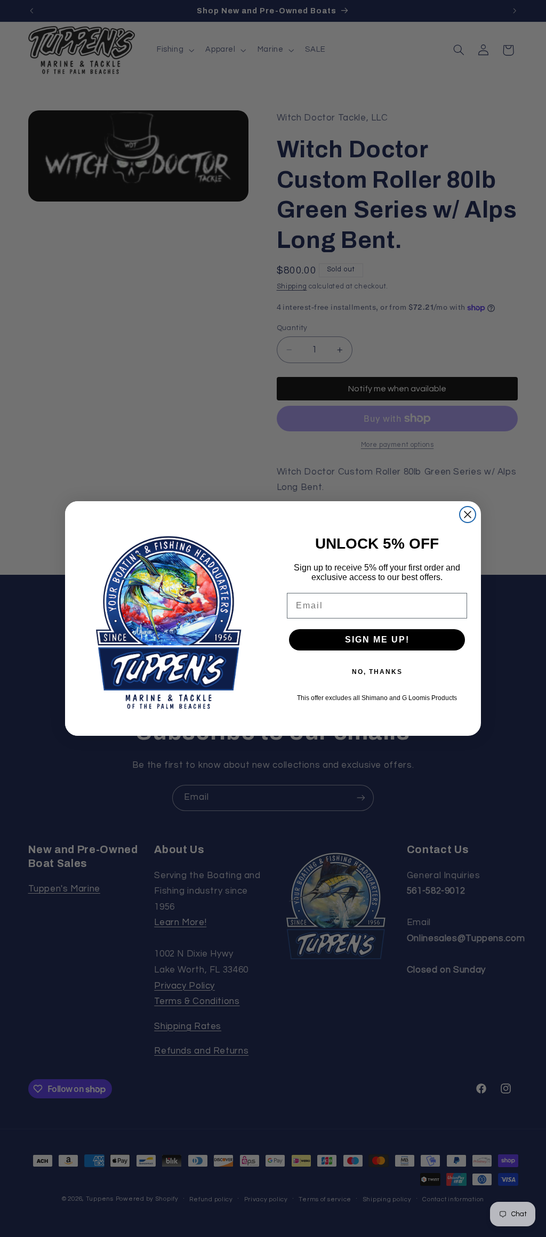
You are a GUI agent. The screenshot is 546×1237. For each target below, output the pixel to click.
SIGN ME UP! (377, 639)
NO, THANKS (377, 672)
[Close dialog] (468, 515)
